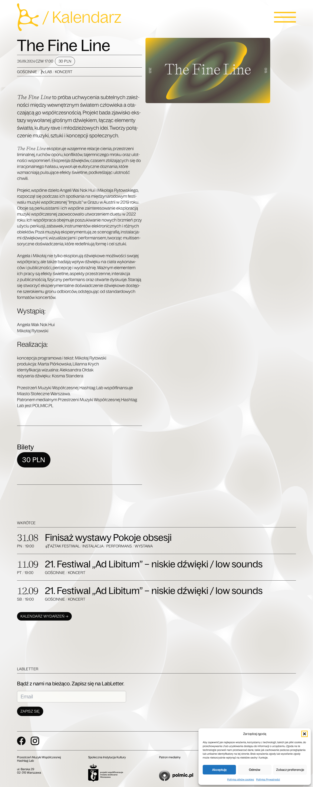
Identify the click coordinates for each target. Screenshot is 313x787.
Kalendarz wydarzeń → (44, 616)
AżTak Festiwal (65, 546)
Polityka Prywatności (268, 779)
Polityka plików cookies (240, 779)
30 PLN (65, 61)
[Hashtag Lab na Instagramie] (35, 741)
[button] (304, 734)
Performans (119, 546)
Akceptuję (219, 769)
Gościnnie (27, 72)
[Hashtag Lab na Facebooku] (21, 741)
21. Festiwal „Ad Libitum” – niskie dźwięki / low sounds (154, 564)
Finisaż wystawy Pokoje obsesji (108, 537)
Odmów (254, 769)
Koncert (63, 72)
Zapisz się (30, 711)
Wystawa (144, 546)
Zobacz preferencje (290, 769)
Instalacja (93, 546)
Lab (49, 72)
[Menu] (285, 17)
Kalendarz (86, 17)
